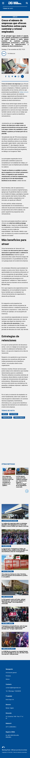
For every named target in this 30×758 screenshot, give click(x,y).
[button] (6, 77)
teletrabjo (13, 414)
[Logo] (15, 3)
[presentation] (26, 491)
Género (8, 679)
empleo (5, 414)
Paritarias (8, 676)
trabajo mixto (7, 417)
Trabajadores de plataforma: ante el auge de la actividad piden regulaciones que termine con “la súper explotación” (14, 627)
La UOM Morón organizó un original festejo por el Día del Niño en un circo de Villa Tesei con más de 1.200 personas (15, 653)
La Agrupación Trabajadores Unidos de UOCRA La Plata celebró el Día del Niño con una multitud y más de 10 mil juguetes (15, 550)
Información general (11, 672)
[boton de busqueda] (26, 3)
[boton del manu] (3, 3)
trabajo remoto (23, 92)
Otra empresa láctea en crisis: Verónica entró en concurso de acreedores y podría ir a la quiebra (7, 481)
